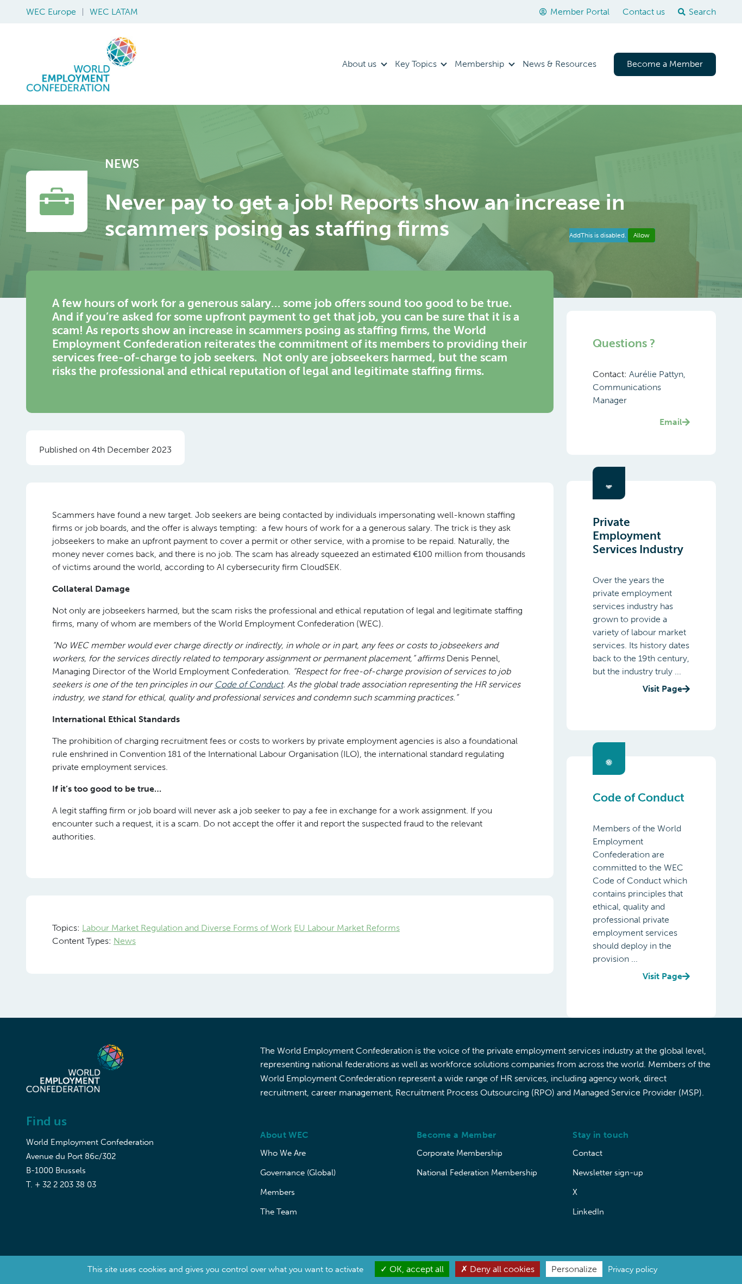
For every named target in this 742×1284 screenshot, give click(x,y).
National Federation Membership (477, 1172)
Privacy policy (632, 1269)
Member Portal (579, 12)
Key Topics (416, 64)
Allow (641, 235)
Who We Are (283, 1153)
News (125, 941)
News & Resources (559, 64)
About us (359, 64)
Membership (479, 64)
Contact (587, 1153)
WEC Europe (51, 12)
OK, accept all (415, 1269)
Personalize (574, 1269)
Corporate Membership (459, 1153)
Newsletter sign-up (608, 1172)
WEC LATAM (114, 12)
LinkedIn (588, 1212)
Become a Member (665, 64)
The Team (278, 1212)
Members (277, 1192)
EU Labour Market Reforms (347, 928)
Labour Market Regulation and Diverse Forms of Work (187, 928)
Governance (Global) (298, 1172)
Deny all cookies (501, 1269)
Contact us (643, 12)
